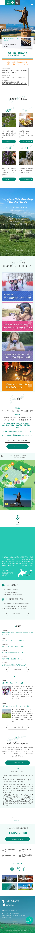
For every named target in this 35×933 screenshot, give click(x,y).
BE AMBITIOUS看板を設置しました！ (12, 652)
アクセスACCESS (9, 2)
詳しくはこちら (17, 446)
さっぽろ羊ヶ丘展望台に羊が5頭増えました (14, 665)
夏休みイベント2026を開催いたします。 (13, 646)
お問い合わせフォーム (17, 839)
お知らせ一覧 (17, 669)
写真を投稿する (17, 762)
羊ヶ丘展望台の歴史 (17, 250)
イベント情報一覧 (17, 727)
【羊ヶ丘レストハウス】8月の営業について (14, 640)
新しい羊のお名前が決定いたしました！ (13, 659)
